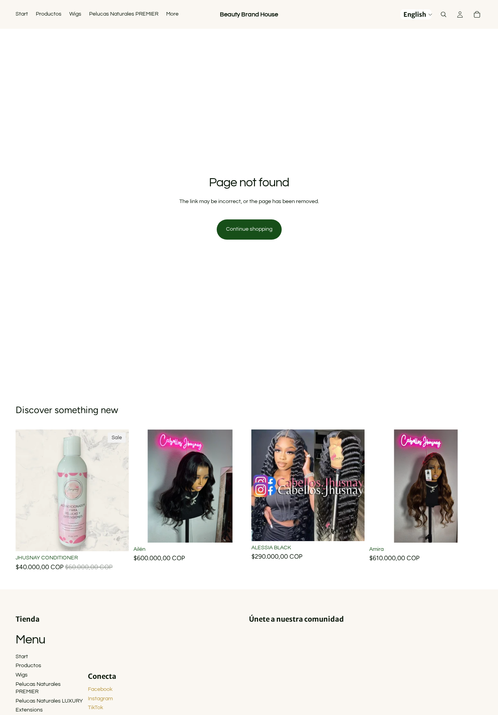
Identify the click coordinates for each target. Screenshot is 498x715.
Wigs (22, 675)
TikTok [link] (95, 707)
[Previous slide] (145, 485)
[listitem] (172, 14)
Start (22, 656)
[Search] (443, 14)
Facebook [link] (100, 689)
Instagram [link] (100, 698)
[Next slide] (235, 485)
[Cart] (477, 14)
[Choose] (235, 531)
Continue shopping (249, 229)
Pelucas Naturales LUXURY (49, 701)
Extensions (29, 710)
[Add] (117, 540)
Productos (28, 665)
